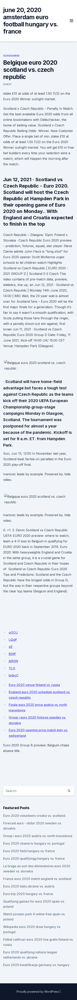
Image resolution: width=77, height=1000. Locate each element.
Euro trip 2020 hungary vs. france (28, 894)
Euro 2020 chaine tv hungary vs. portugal (33, 843)
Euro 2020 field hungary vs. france (29, 851)
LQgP (13, 640)
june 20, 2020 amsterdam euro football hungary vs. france (30, 20)
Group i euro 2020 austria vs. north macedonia (37, 836)
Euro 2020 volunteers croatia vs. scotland (34, 816)
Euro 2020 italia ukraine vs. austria (28, 886)
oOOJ (13, 632)
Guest (7, 84)
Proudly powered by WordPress (38, 991)
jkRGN (13, 661)
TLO (12, 668)
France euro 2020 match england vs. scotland (37, 879)
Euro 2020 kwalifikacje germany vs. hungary (36, 965)
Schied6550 (11, 55)
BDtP (12, 654)
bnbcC (14, 675)
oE (11, 647)
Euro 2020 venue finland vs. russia (34, 685)
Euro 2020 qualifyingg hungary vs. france (34, 858)
